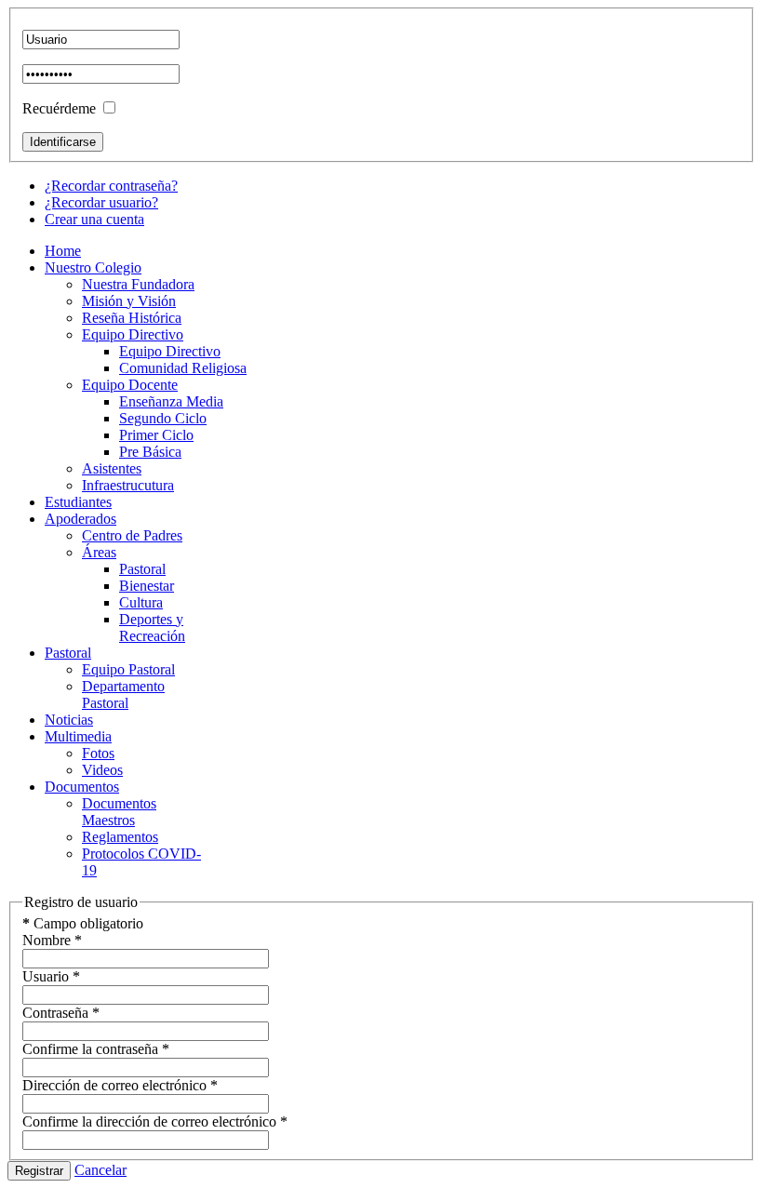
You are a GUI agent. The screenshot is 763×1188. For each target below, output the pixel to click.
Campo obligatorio (82, 923)
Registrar (39, 1171)
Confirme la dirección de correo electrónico (155, 1121)
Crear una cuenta (94, 219)
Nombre (52, 940)
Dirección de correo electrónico (120, 1085)
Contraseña (61, 1013)
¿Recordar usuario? (101, 202)
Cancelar (100, 1170)
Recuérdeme (59, 108)
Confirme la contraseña (95, 1049)
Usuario (51, 976)
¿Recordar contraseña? (111, 186)
